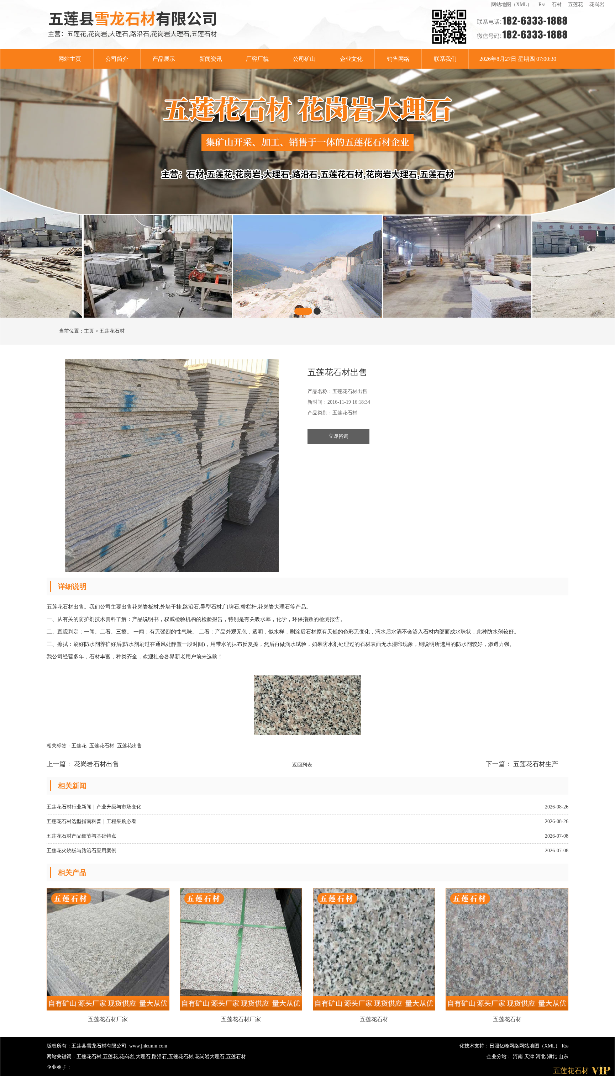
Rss (541, 4)
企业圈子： (59, 1067)
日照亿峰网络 (504, 1046)
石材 (557, 4)
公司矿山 (304, 59)
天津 (530, 1056)
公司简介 (116, 59)
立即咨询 (338, 436)
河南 (518, 1056)
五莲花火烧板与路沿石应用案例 (81, 850)
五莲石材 (236, 1056)
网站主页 (69, 59)
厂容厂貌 (257, 59)
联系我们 (445, 59)
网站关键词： (62, 1056)
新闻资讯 (210, 59)
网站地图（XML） (511, 4)
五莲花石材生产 (535, 764)
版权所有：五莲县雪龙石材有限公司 (86, 1046)
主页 (89, 331)
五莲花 (575, 4)
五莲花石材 (112, 331)
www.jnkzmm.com (148, 1046)
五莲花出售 (129, 745)
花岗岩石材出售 (96, 764)
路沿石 (159, 1056)
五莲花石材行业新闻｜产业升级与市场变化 (94, 807)
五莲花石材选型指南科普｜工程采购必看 (91, 821)
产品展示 (163, 59)
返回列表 (302, 765)
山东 (563, 1056)
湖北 (552, 1056)
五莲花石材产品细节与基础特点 (81, 836)
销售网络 (398, 59)
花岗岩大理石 (210, 1056)
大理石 (143, 1056)
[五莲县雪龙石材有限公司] (133, 24)
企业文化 (351, 59)
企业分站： (499, 1056)
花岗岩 (596, 4)
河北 (541, 1056)
